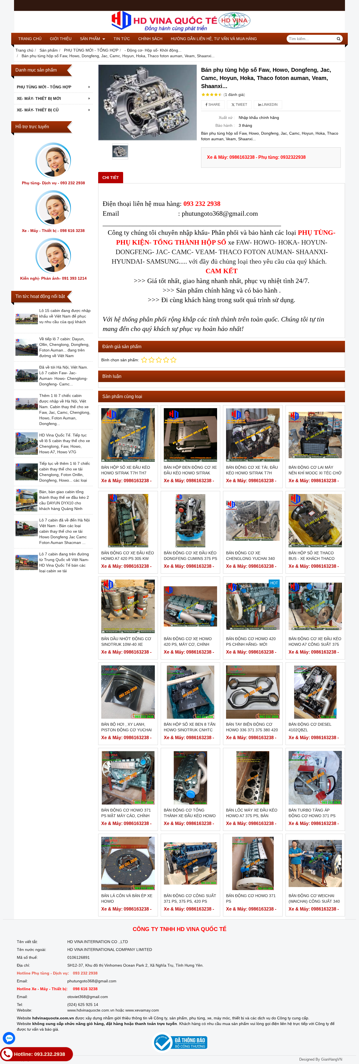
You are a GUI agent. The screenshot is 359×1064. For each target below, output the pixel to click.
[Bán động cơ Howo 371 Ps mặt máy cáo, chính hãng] (128, 778)
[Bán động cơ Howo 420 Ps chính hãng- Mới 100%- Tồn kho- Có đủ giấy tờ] (253, 606)
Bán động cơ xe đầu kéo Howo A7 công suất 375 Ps (315, 644)
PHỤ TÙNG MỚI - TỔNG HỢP (44, 87)
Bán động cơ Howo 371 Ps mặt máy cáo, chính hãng (126, 816)
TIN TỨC (122, 38)
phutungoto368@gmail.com (91, 981)
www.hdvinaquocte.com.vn (90, 1010)
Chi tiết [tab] (110, 177)
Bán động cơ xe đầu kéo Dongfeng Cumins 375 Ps (190, 556)
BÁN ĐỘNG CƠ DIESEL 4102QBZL (310, 727)
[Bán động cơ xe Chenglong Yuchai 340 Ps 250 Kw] (253, 521)
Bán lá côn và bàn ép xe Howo (126, 898)
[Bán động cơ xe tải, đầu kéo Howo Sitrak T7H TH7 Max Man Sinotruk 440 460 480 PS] (253, 435)
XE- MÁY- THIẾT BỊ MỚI (39, 98)
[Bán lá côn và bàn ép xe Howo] (128, 863)
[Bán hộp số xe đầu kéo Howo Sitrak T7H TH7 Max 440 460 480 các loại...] (128, 435)
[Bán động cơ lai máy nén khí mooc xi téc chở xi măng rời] (315, 435)
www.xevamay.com (142, 1010)
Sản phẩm (90, 38)
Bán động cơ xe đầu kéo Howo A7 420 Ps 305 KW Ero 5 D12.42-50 (127, 558)
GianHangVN (331, 1059)
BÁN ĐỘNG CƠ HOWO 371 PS (251, 898)
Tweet (241, 105)
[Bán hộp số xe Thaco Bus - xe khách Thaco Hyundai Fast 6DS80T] (315, 521)
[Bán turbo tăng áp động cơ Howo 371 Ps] (315, 778)
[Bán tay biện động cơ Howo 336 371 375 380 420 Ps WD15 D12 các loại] (253, 692)
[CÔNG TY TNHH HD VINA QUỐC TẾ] (179, 31)
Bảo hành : (225, 125)
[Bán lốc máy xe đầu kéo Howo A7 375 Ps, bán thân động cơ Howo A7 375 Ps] (253, 778)
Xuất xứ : (227, 117)
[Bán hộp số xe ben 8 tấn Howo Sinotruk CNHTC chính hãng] (190, 692)
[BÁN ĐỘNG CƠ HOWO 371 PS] (253, 863)
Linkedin (269, 105)
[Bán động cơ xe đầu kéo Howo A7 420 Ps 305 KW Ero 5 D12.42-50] (128, 521)
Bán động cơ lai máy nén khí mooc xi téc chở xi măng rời (315, 473)
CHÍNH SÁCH (150, 38)
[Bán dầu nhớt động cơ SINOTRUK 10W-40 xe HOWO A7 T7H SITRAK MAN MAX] (128, 606)
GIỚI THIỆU (61, 38)
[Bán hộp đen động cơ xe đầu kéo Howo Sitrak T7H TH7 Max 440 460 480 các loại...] (190, 435)
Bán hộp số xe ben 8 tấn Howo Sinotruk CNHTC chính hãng (189, 730)
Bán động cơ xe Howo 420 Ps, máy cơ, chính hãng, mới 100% (188, 644)
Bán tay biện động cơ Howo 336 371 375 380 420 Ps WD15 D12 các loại (252, 730)
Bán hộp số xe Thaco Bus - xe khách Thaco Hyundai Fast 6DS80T (312, 558)
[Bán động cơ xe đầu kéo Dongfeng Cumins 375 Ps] (190, 521)
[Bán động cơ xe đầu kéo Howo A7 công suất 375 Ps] (315, 606)
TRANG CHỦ (30, 38)
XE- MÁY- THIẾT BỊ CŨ (38, 110)
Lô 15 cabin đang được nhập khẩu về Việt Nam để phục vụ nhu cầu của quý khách (65, 316)
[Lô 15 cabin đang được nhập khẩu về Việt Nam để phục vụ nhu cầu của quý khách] (26, 329)
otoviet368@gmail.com (87, 996)
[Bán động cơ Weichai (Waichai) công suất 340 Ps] (315, 863)
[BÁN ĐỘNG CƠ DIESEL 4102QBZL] (315, 692)
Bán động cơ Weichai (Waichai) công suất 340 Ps (314, 901)
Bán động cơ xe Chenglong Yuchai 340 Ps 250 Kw (250, 558)
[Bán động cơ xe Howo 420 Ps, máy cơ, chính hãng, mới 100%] (190, 606)
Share (214, 105)
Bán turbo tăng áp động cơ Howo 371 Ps (312, 813)
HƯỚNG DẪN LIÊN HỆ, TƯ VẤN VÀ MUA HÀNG (214, 38)
